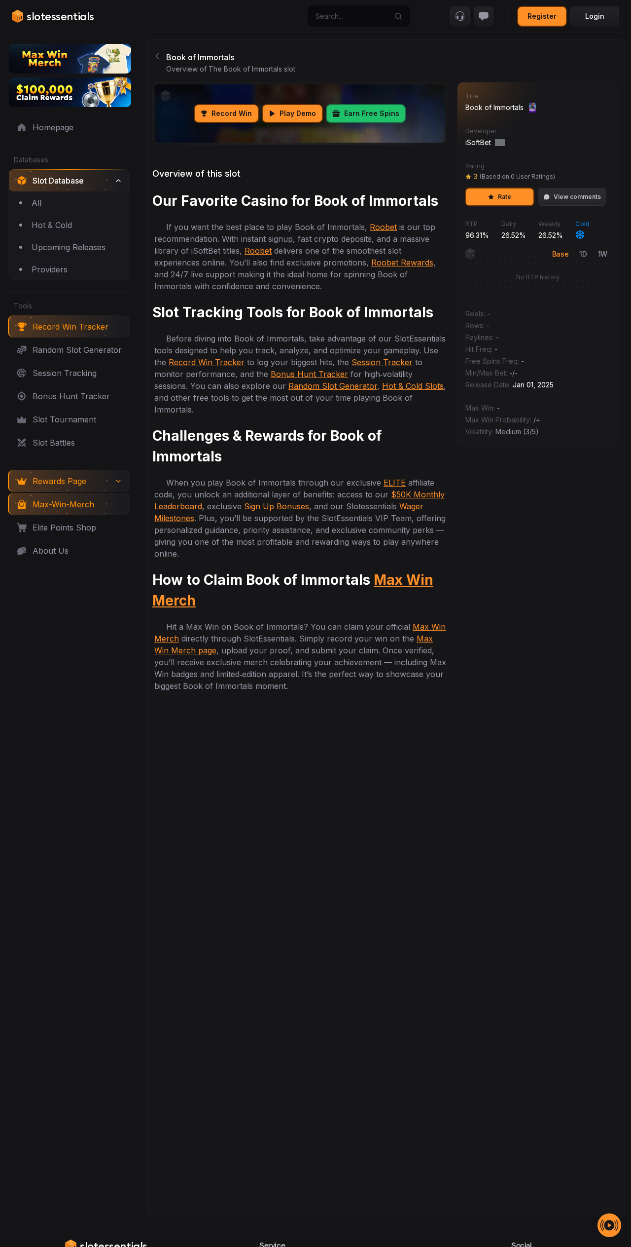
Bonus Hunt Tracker (309, 374)
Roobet (383, 227)
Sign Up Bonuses (276, 506)
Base (560, 254)
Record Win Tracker (207, 362)
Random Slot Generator (332, 386)
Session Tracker (382, 362)
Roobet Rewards (402, 262)
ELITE (395, 483)
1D (583, 254)
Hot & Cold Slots (413, 386)
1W (602, 254)
